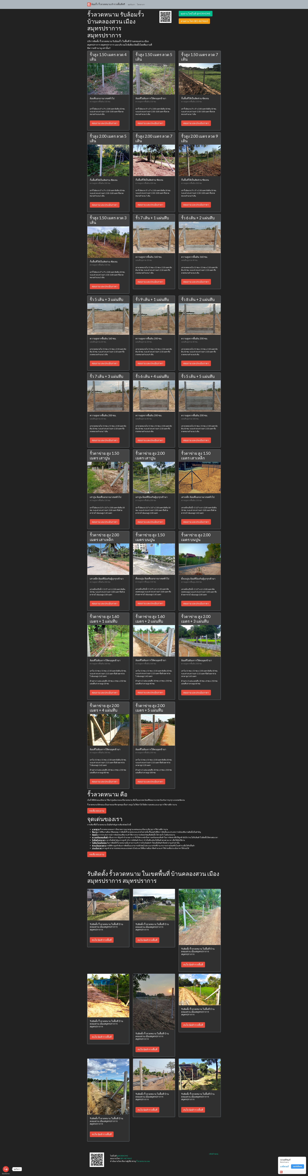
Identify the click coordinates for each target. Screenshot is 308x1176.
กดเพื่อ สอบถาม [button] (96, 810)
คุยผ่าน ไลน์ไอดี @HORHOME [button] (195, 13)
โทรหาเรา (141, 4)
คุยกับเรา (131, 4)
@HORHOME (122, 1156)
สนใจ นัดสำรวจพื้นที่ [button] (102, 940)
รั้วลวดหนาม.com (143, 1161)
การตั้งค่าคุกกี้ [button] (284, 1166)
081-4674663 (126, 1158)
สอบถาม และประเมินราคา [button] (104, 123)
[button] (165, 17)
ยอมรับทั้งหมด (297, 1166)
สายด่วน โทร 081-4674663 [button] (194, 21)
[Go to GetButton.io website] (6, 1173)
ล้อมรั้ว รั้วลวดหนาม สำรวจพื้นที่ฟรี (108, 4)
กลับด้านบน (213, 1154)
